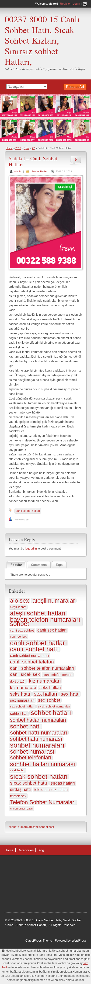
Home (9, 148)
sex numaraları (22, 700)
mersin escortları (20, 900)
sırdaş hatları (63, 783)
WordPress (79, 940)
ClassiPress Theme (38, 940)
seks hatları (50, 687)
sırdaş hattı (20, 789)
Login (76, 3)
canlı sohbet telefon (32, 661)
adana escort (18, 864)
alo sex (19, 600)
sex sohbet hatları (22, 706)
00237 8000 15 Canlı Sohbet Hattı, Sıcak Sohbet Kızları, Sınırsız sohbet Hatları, (42, 40)
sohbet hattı (25, 726)
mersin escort (44, 900)
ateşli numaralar (53, 600)
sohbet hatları (51, 712)
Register (65, 3)
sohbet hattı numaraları (38, 732)
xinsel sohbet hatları (21, 808)
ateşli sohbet (18, 607)
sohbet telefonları (30, 757)
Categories (26, 850)
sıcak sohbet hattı (28, 783)
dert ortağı (17, 681)
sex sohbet (49, 700)
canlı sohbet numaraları (29, 655)
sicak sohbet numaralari (54, 706)
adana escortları (40, 864)
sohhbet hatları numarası (42, 764)
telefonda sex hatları (51, 790)
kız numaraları (45, 680)
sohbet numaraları (37, 745)
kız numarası (23, 687)
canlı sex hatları (52, 630)
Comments (39, 565)
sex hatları (45, 694)
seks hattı (20, 694)
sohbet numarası (32, 751)
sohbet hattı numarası (36, 738)
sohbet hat (18, 714)
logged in (31, 548)
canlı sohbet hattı (34, 649)
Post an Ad (75, 87)
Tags (59, 565)
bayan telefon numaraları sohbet (45, 621)
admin (17, 171)
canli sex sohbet (22, 630)
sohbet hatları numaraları (38, 720)
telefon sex (18, 796)
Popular (16, 565)
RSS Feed (85, 4)
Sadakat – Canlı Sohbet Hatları (33, 161)
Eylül (26, 148)
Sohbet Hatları (40, 171)
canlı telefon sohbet (57, 674)
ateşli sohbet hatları (38, 613)
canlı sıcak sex (25, 674)
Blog (41, 850)
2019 (18, 148)
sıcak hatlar (17, 770)
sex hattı (70, 694)
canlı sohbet (18, 636)
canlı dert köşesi (56, 888)
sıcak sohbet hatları (39, 776)
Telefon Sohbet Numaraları (43, 802)
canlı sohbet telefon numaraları (42, 668)
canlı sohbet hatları (28, 510)
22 (33, 148)
